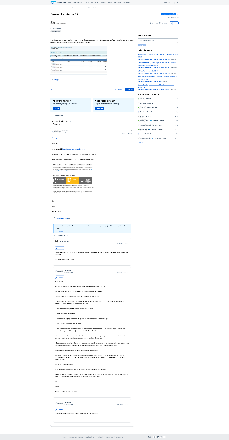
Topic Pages (126, 2)
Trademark (100, 437)
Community (61, 2)
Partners (103, 2)
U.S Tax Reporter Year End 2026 (148, 71)
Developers (94, 2)
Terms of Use (73, 437)
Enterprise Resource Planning (81, 7)
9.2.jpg (56, 79)
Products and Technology (75, 2)
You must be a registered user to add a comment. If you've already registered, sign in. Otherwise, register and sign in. (91, 227)
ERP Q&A (93, 7)
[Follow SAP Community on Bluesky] (158, 437)
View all (140, 143)
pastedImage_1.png (62, 218)
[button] (171, 23)
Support (107, 437)
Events (110, 2)
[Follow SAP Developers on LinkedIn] (164, 437)
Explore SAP (167, 2)
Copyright (81, 437)
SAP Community (54, 7)
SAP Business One (55, 31)
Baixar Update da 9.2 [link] (102, 7)
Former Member (61, 23)
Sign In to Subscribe (168, 14)
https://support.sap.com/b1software (74, 149)
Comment (129, 89)
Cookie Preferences (117, 437)
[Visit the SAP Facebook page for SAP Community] (154, 437)
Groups (87, 2)
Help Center (117, 2)
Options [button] (177, 14)
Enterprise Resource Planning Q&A (150, 81)
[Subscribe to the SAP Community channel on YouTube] (161, 437)
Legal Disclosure (90, 437)
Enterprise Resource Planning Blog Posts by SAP (154, 59)
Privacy (66, 437)
